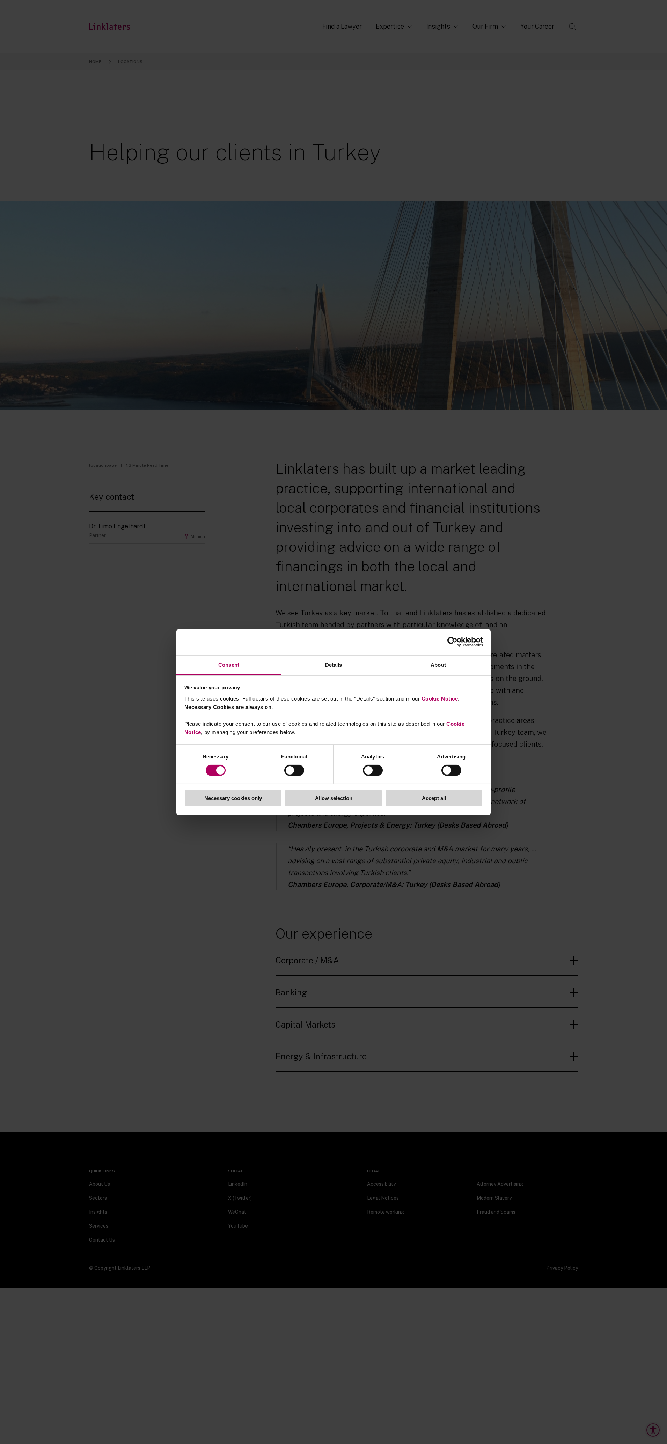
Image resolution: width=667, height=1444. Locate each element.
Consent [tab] (228, 664)
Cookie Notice (440, 698)
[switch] (294, 770)
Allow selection (333, 798)
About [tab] (438, 664)
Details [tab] (333, 664)
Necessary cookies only (233, 798)
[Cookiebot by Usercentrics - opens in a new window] (452, 642)
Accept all (434, 798)
